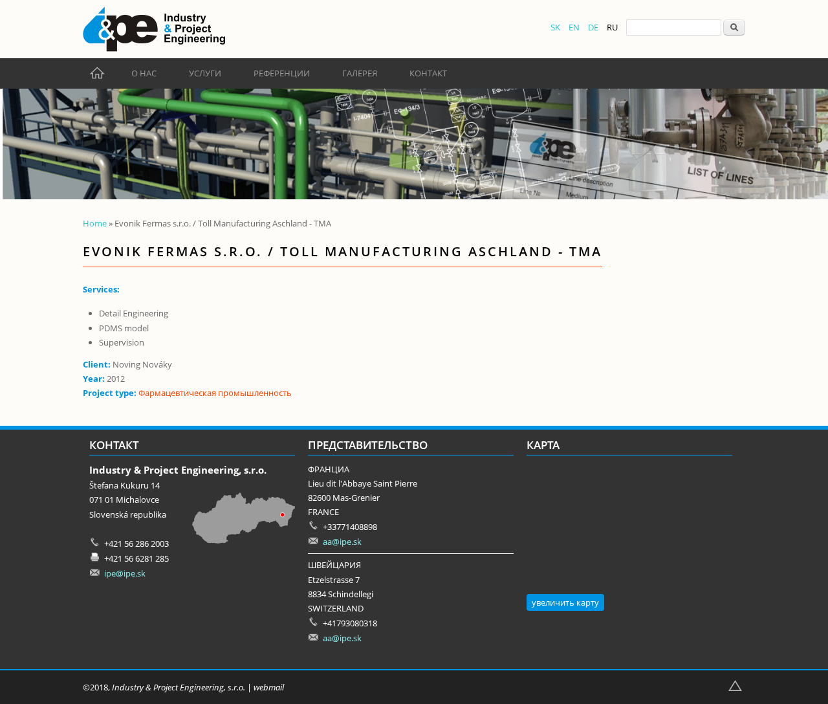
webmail (269, 687)
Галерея (359, 73)
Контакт (428, 73)
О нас (144, 73)
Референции (282, 73)
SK (555, 27)
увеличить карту (565, 602)
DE (593, 27)
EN (574, 27)
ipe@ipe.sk (125, 573)
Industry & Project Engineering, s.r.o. (178, 687)
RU (612, 27)
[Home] (154, 29)
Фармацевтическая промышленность (215, 393)
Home (95, 223)
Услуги (205, 73)
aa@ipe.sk (342, 541)
